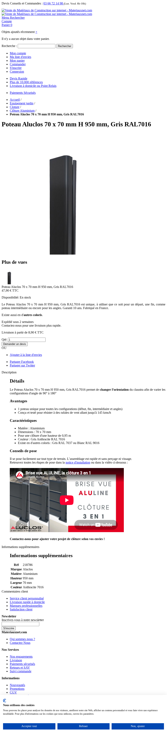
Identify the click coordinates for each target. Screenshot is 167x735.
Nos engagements (21, 656)
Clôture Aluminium (22, 110)
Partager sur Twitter (22, 365)
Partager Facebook (22, 361)
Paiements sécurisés (22, 664)
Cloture (14, 107)
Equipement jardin (21, 103)
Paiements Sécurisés (23, 92)
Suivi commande (20, 671)
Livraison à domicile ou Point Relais (33, 86)
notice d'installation (78, 462)
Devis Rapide (18, 78)
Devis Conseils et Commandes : (22, 3)
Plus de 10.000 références (26, 82)
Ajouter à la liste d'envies (26, 355)
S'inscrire (16, 68)
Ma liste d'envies (20, 57)
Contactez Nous (20, 642)
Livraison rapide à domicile (27, 602)
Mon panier (17, 60)
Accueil (15, 99)
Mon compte (18, 53)
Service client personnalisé (27, 598)
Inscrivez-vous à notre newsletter (23, 620)
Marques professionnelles (26, 605)
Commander (18, 64)
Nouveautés (17, 685)
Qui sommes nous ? (22, 639)
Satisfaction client (21, 609)
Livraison (16, 660)
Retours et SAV (20, 667)
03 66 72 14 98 (53, 3)
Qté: (4, 339)
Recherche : (9, 46)
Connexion (17, 71)
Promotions (17, 688)
